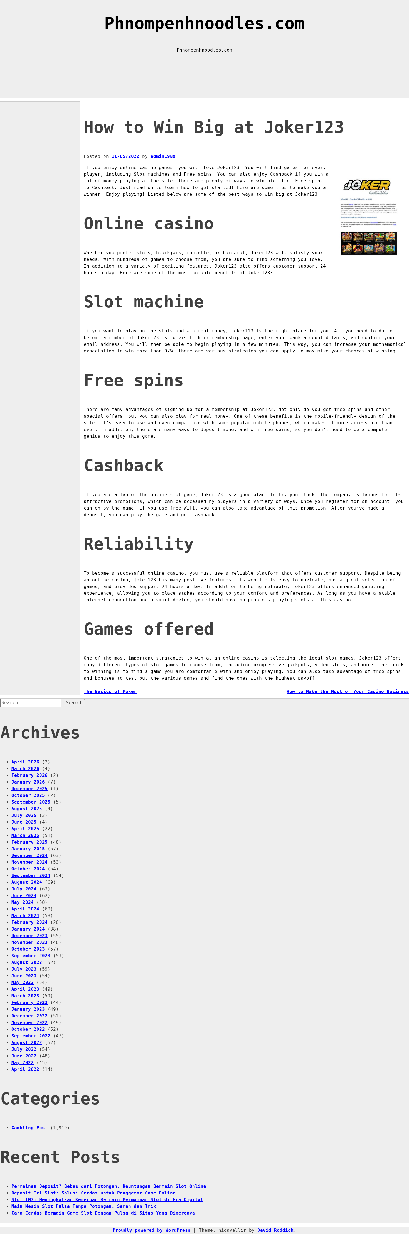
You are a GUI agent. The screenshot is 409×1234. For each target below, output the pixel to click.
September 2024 (30, 875)
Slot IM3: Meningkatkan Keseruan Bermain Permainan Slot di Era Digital (107, 1199)
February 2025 (29, 842)
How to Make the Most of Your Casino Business (348, 691)
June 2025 (23, 822)
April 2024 (25, 909)
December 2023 (29, 935)
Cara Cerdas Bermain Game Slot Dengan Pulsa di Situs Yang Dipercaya (103, 1213)
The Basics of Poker (110, 691)
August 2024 (26, 882)
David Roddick (275, 1230)
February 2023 (29, 1002)
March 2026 (25, 768)
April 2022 (25, 1069)
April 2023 (25, 989)
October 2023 (28, 949)
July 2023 (23, 969)
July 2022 (23, 1049)
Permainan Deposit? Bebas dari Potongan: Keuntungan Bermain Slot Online (108, 1186)
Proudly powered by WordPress (153, 1230)
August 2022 (26, 1042)
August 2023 (26, 962)
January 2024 (28, 929)
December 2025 (29, 788)
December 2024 (29, 855)
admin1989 (163, 156)
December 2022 (29, 1015)
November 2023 (29, 942)
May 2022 (22, 1062)
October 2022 (28, 1029)
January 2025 (28, 848)
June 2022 (23, 1056)
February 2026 (29, 775)
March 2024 (25, 915)
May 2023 (22, 982)
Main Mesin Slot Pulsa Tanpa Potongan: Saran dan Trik (83, 1206)
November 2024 (29, 862)
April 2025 (25, 828)
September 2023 (30, 955)
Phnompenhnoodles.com (204, 23)
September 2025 (30, 802)
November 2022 (29, 1022)
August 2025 (26, 808)
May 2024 (22, 902)
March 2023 (25, 995)
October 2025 (28, 795)
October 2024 (28, 868)
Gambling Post (29, 1127)
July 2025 (23, 815)
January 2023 (28, 1009)
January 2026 (28, 782)
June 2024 (23, 895)
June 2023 (23, 975)
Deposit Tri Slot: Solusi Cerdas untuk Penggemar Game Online (93, 1193)
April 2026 (25, 762)
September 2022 (30, 1036)
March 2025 (25, 835)
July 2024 (23, 889)
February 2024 (29, 922)
